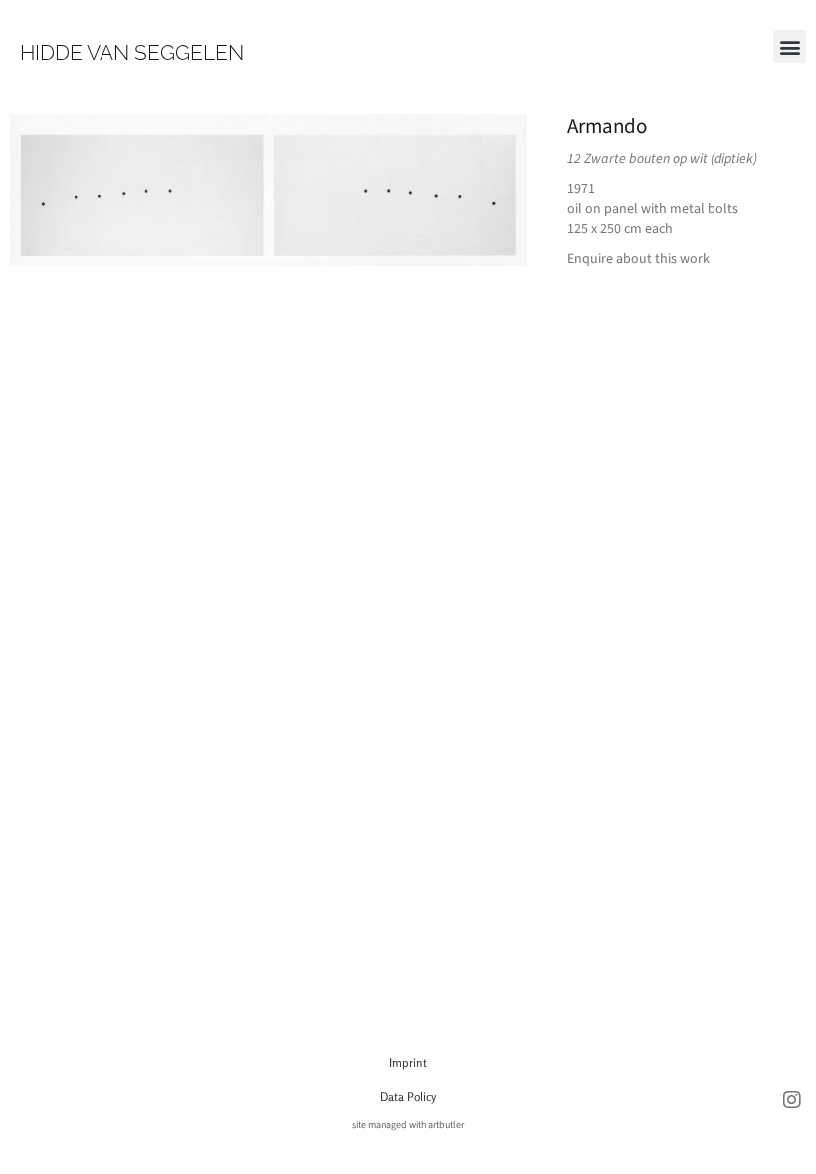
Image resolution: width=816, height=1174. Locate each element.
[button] (789, 46)
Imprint (408, 1062)
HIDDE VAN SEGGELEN (132, 52)
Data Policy (408, 1096)
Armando (607, 126)
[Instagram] (792, 1100)
